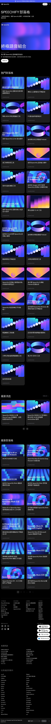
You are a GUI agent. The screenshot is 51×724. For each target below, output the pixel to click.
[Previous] (24, 429)
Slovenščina (29, 704)
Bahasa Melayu (4, 714)
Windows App (4, 609)
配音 (14, 605)
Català (27, 712)
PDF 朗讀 (3, 661)
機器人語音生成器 (29, 654)
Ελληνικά (3, 708)
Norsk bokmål (29, 688)
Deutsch (3, 684)
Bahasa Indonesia (30, 710)
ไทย (27, 696)
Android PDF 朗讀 (4, 651)
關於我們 (40, 603)
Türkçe (2, 698)
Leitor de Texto (29, 663)
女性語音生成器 (4, 653)
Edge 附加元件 (4, 615)
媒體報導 (40, 617)
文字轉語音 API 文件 (30, 609)
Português (28, 700)
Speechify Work (17, 609)
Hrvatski (28, 706)
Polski (2, 690)
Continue (44, 721)
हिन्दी (27, 684)
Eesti (2, 706)
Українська (28, 692)
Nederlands (3, 680)
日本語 (27, 686)
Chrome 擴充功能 (5, 613)
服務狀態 (40, 615)
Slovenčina (3, 704)
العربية (2, 674)
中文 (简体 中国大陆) (30, 676)
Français (3, 682)
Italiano (2, 686)
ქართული (28, 702)
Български (3, 702)
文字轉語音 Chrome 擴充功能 (6, 660)
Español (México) (30, 694)
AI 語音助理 (28, 649)
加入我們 (40, 609)
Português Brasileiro (30, 690)
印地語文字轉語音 (29, 660)
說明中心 (40, 613)
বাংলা (2, 712)
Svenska (3, 696)
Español (3, 694)
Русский (3, 692)
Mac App (3, 607)
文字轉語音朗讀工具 (30, 651)
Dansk (27, 678)
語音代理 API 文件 (30, 611)
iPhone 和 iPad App (5, 603)
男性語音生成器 (29, 653)
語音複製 (15, 607)
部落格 (39, 607)
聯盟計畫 (40, 611)
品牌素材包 (40, 619)
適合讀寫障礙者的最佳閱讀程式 (7, 654)
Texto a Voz (3, 663)
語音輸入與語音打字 (5, 649)
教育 (27, 607)
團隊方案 (28, 605)
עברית (2, 710)
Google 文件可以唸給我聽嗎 (31, 658)
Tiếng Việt (28, 698)
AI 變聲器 (28, 656)
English (28, 680)
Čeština (2, 678)
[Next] (27, 429)
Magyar (28, 674)
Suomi (27, 682)
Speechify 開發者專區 (31, 603)
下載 (2, 617)
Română (3, 700)
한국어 (2, 688)
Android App (4, 605)
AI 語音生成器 (16, 603)
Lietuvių (28, 708)
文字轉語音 (3, 601)
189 (30, 592)
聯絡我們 (40, 605)
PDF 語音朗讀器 (4, 658)
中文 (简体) (3, 676)
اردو (27, 714)
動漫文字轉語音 (4, 656)
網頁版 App (3, 611)
